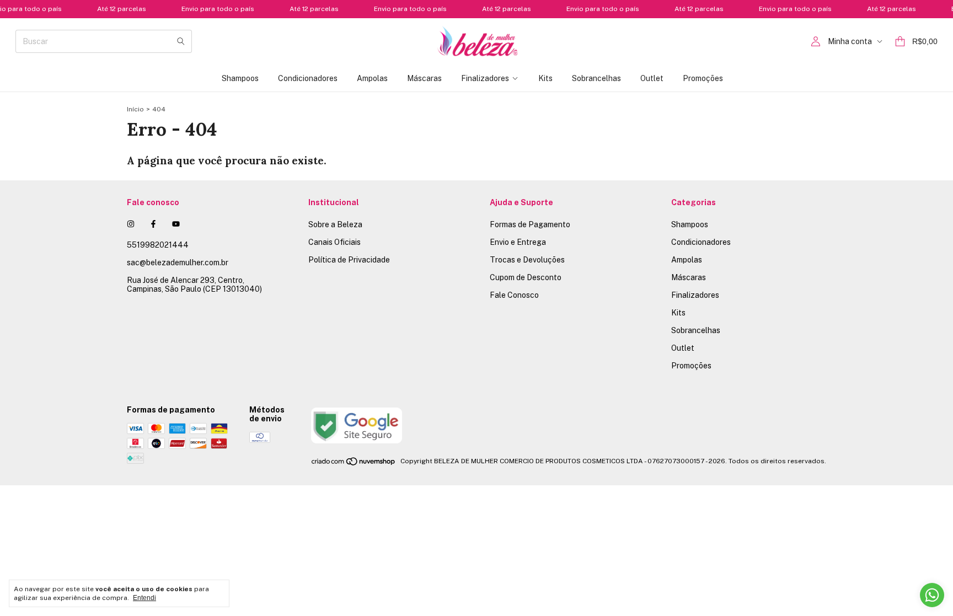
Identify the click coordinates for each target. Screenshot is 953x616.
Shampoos (240, 78)
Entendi (144, 598)
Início (135, 109)
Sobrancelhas (596, 78)
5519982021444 (158, 244)
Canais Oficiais (334, 242)
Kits (545, 78)
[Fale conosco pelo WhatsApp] (932, 595)
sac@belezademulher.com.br (177, 262)
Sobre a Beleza (335, 224)
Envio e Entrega (518, 242)
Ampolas (372, 78)
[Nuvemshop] (354, 464)
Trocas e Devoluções (527, 259)
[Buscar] (181, 41)
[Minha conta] (815, 41)
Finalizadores (485, 78)
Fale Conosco (514, 295)
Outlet (651, 78)
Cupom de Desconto (525, 277)
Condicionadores (308, 78)
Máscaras (424, 78)
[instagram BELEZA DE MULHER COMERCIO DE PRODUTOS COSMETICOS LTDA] (131, 223)
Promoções (703, 78)
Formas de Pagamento (530, 224)
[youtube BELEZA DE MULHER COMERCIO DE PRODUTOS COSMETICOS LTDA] (176, 223)
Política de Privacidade (349, 259)
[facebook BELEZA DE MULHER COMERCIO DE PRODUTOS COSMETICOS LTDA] (153, 223)
